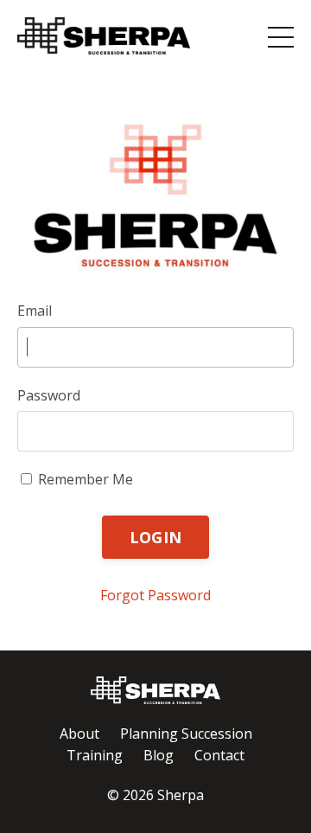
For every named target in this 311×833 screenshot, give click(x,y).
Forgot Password (155, 595)
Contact (219, 755)
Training (95, 755)
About (79, 733)
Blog (158, 755)
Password (48, 395)
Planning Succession (186, 733)
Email (34, 310)
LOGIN (155, 537)
